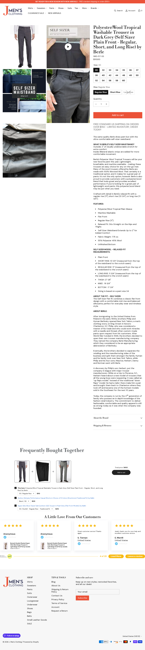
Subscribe (82, 598)
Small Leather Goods (37, 620)
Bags (29, 612)
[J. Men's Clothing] (13, 11)
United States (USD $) (131, 636)
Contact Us (56, 595)
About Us (55, 585)
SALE (29, 623)
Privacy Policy (57, 599)
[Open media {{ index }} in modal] (24, 46)
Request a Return (59, 610)
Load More (116, 556)
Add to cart (118, 115)
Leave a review (135, 556)
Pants (29, 589)
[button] (31, 8)
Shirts (30, 581)
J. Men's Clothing (15, 642)
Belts (29, 616)
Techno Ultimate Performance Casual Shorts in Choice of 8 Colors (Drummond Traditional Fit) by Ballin (56, 498)
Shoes (30, 608)
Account (55, 607)
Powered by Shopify (31, 642)
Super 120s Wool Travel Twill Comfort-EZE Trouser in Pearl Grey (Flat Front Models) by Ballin (52, 506)
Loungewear (33, 600)
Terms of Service (59, 603)
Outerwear (32, 597)
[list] (46, 101)
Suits (29, 593)
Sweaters (31, 585)
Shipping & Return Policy (59, 590)
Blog (53, 581)
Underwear (32, 604)
